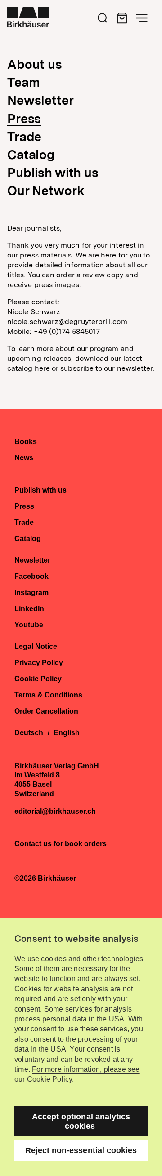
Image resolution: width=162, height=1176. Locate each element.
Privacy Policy (38, 662)
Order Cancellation (46, 711)
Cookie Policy (38, 679)
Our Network (45, 190)
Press (24, 118)
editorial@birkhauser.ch (55, 811)
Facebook (31, 576)
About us (34, 64)
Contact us (33, 844)
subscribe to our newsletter (106, 368)
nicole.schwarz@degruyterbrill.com (67, 321)
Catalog (31, 154)
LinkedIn (29, 608)
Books (25, 441)
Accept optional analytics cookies (81, 1121)
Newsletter (40, 100)
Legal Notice (35, 646)
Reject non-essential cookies (81, 1150)
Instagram (31, 592)
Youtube (28, 625)
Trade (24, 136)
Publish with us (53, 172)
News (23, 458)
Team (23, 82)
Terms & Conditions (48, 695)
